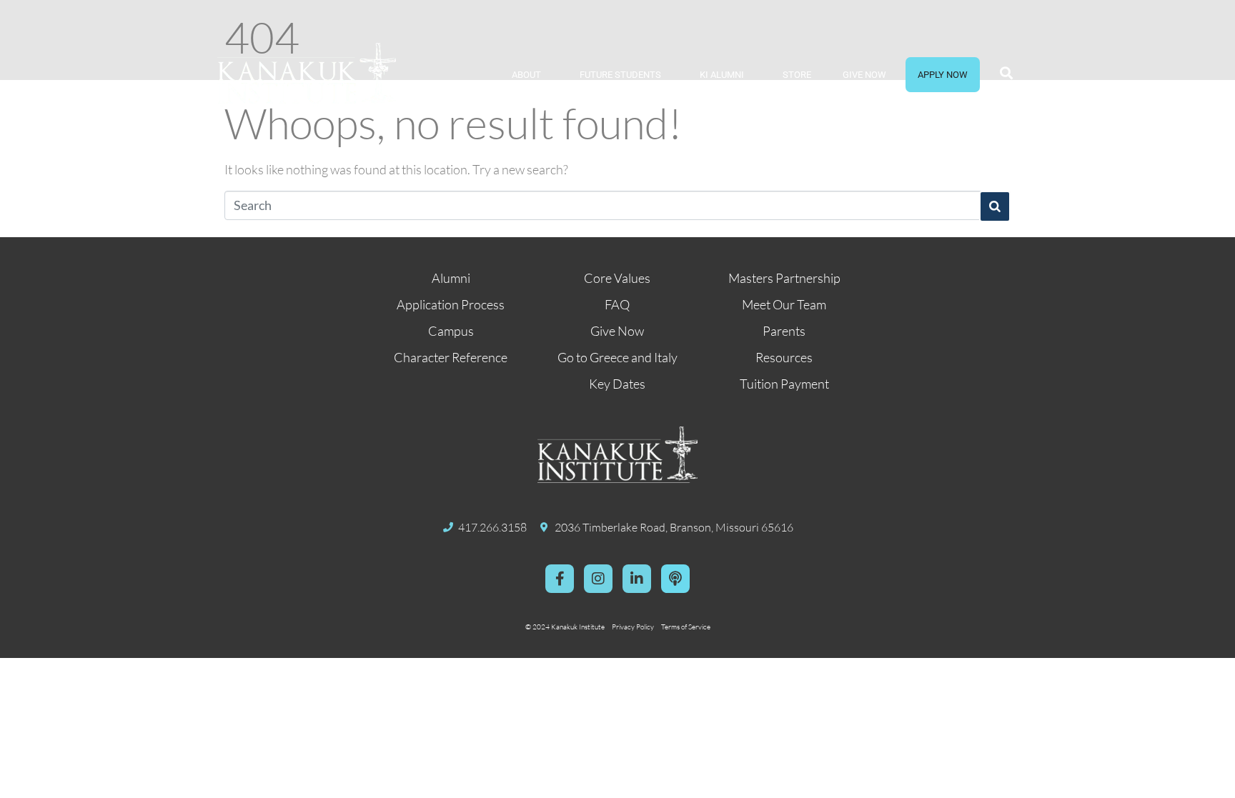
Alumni (451, 278)
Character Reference (450, 357)
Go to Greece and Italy (617, 357)
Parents (784, 331)
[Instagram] (598, 578)
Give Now (864, 74)
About (526, 74)
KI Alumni (722, 74)
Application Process (451, 304)
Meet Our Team (784, 304)
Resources (784, 357)
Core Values (617, 278)
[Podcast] (675, 578)
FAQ (617, 304)
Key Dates (617, 383)
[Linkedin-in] (637, 578)
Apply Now (943, 74)
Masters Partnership (784, 278)
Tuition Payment (784, 383)
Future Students (620, 74)
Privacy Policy (633, 627)
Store (797, 74)
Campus (451, 331)
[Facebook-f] (559, 578)
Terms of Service (685, 627)
